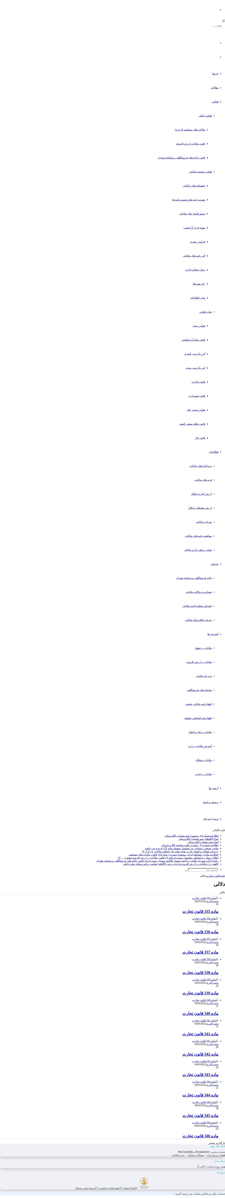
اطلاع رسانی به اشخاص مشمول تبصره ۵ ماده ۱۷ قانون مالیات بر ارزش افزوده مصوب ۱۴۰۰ (168, 857)
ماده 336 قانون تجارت (200, 932)
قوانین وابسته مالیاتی (200, 171)
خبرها (215, 73)
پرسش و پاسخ (210, 802)
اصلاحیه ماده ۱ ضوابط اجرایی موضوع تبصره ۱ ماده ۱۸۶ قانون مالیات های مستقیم (173, 854)
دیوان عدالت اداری (195, 269)
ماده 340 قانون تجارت (200, 1013)
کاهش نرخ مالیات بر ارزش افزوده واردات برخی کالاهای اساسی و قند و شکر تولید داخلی (170, 864)
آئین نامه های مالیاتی (194, 255)
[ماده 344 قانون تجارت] (205, 1081)
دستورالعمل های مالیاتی (192, 213)
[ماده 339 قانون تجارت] (205, 979)
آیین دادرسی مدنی (195, 367)
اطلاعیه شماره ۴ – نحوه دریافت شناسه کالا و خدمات (189, 845)
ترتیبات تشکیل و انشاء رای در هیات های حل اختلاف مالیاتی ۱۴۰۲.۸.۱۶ (180, 851)
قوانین (215, 101)
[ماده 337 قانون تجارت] (205, 939)
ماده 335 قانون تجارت (200, 911)
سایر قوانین (205, 311)
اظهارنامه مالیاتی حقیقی (198, 704)
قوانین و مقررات (216, 1155)
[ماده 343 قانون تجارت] (205, 1061)
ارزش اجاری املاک (201, 494)
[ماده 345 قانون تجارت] (205, 1102)
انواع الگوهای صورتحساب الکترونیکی (198, 839)
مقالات (214, 87)
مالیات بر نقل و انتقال (200, 732)
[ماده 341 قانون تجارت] (205, 1020)
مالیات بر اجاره (203, 774)
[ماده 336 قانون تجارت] (205, 918)
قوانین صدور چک (196, 409)
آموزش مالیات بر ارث (200, 746)
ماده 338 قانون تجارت (200, 972)
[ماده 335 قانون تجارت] (205, 898)
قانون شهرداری (196, 395)
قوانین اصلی (205, 115)
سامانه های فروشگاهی (199, 690)
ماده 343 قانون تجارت (200, 1074)
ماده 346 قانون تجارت (200, 1136)
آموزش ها (213, 634)
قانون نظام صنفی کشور (192, 423)
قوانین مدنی (198, 325)
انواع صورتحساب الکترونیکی (203, 842)
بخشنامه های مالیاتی (194, 185)
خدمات (214, 564)
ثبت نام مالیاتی (204, 676)
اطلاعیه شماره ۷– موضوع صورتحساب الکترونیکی (191, 835)
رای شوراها (199, 283)
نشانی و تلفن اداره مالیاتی (198, 550)
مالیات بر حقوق (203, 648)
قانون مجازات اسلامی (193, 339)
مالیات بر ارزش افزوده (199, 662)
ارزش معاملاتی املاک (200, 508)
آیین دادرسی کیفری (194, 353)
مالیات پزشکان (203, 760)
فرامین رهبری (197, 241)
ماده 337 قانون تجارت (200, 952)
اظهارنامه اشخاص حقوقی (198, 718)
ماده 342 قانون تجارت (200, 1054)
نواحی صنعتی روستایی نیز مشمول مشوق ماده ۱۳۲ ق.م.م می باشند (181, 848)
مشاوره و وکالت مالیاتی (198, 592)
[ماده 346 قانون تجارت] (205, 1122)
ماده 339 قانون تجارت (200, 993)
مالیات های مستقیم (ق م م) (190, 129)
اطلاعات (213, 451)
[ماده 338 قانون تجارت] (205, 959)
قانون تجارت (198, 381)
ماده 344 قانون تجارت (200, 1095)
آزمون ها (213, 788)
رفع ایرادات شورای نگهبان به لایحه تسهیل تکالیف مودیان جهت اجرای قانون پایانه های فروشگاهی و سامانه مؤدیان (157, 860)
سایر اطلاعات (197, 297)
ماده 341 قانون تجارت (200, 1034)
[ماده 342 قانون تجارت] (205, 1041)
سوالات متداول (195, 1155)
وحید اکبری (212, 901)
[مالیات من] (218, 26)
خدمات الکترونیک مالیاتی (198, 620)
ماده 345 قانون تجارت (200, 1115)
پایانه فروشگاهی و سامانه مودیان (194, 578)
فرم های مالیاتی (203, 480)
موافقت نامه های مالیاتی (198, 536)
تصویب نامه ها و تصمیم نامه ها (188, 199)
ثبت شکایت (178, 1155)
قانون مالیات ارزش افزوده (190, 143)
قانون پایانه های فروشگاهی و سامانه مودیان (181, 157)
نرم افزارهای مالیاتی (200, 465)
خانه (222, 875)
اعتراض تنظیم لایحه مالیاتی (197, 606)
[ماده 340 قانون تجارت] (205, 1000)
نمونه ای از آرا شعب (194, 227)
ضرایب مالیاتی (204, 522)
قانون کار (200, 437)
